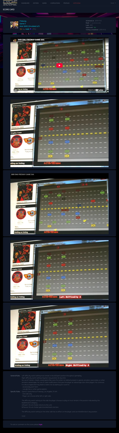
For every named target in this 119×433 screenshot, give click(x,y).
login (40, 424)
